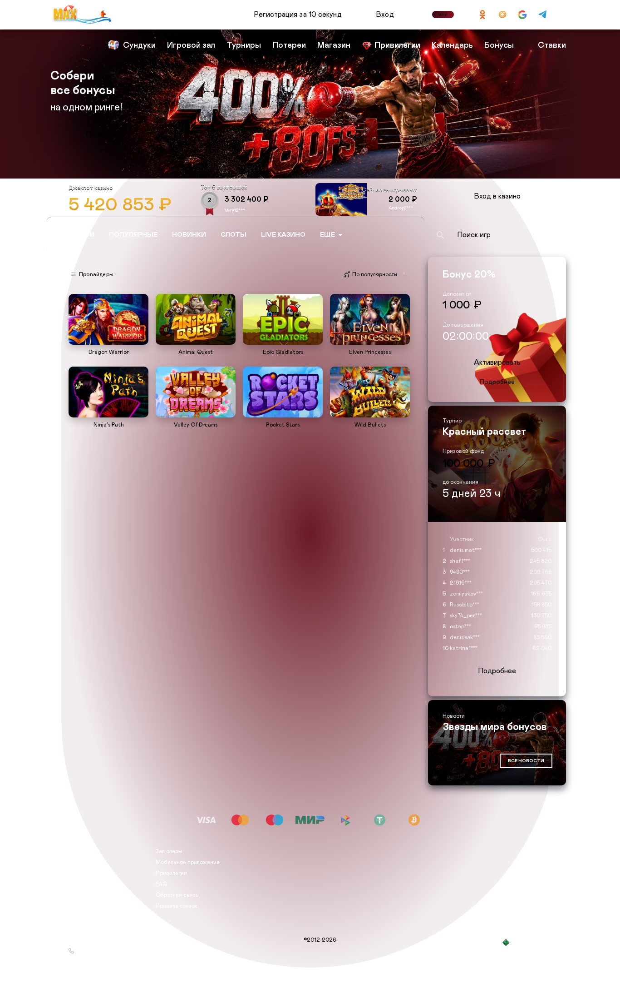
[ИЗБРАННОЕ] (409, 235)
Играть (108, 340)
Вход (385, 14)
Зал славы (169, 851)
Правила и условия (93, 884)
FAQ (161, 884)
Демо (80, 295)
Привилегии (171, 873)
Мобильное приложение (188, 862)
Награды (80, 862)
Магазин (80, 906)
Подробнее (497, 382)
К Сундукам (104, 134)
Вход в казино (497, 196)
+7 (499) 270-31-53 (102, 950)
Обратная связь (177, 895)
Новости (80, 873)
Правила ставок (176, 906)
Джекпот (80, 895)
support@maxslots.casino (110, 940)
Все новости (526, 761)
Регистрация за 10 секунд (297, 14)
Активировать (497, 362)
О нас (76, 851)
